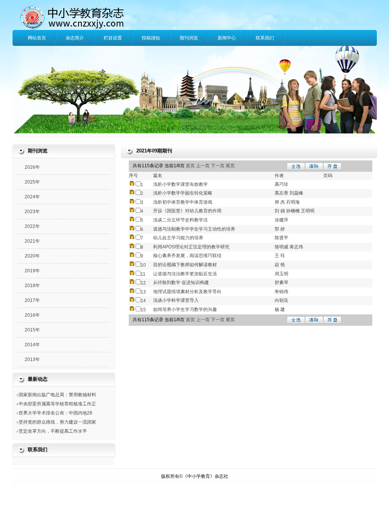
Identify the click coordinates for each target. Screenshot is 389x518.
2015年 (32, 330)
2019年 (32, 270)
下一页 (218, 165)
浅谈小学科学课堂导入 (176, 300)
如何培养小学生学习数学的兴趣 (185, 309)
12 (143, 283)
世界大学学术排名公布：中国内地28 (55, 413)
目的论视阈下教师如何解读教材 (185, 264)
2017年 (32, 300)
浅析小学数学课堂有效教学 (180, 184)
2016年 (32, 315)
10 (143, 265)
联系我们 (265, 38)
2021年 (32, 241)
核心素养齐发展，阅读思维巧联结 (187, 255)
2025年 (32, 182)
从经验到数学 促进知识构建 (181, 282)
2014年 (32, 344)
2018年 (32, 285)
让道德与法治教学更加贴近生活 (185, 273)
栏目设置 (113, 38)
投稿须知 (151, 38)
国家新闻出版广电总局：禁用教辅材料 (57, 394)
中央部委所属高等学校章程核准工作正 (57, 404)
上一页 (203, 165)
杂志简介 (75, 38)
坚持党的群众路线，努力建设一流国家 (57, 422)
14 (143, 300)
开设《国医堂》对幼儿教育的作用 (187, 210)
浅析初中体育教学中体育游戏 (182, 202)
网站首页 (37, 38)
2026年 (32, 167)
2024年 (32, 196)
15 (143, 309)
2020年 (32, 256)
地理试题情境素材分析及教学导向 (187, 291)
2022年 (32, 226)
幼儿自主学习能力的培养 (178, 237)
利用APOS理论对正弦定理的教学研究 (191, 247)
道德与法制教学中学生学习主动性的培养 (194, 229)
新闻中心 (227, 38)
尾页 (230, 165)
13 (143, 292)
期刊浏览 (189, 38)
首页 (191, 165)
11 (143, 274)
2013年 (32, 359)
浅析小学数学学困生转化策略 (182, 193)
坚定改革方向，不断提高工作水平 (53, 431)
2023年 (32, 211)
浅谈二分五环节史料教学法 (180, 220)
